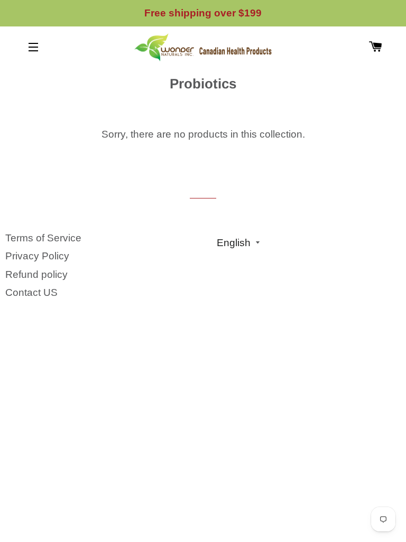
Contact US (31, 292)
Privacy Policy (37, 255)
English (234, 242)
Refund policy (36, 274)
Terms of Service (43, 237)
